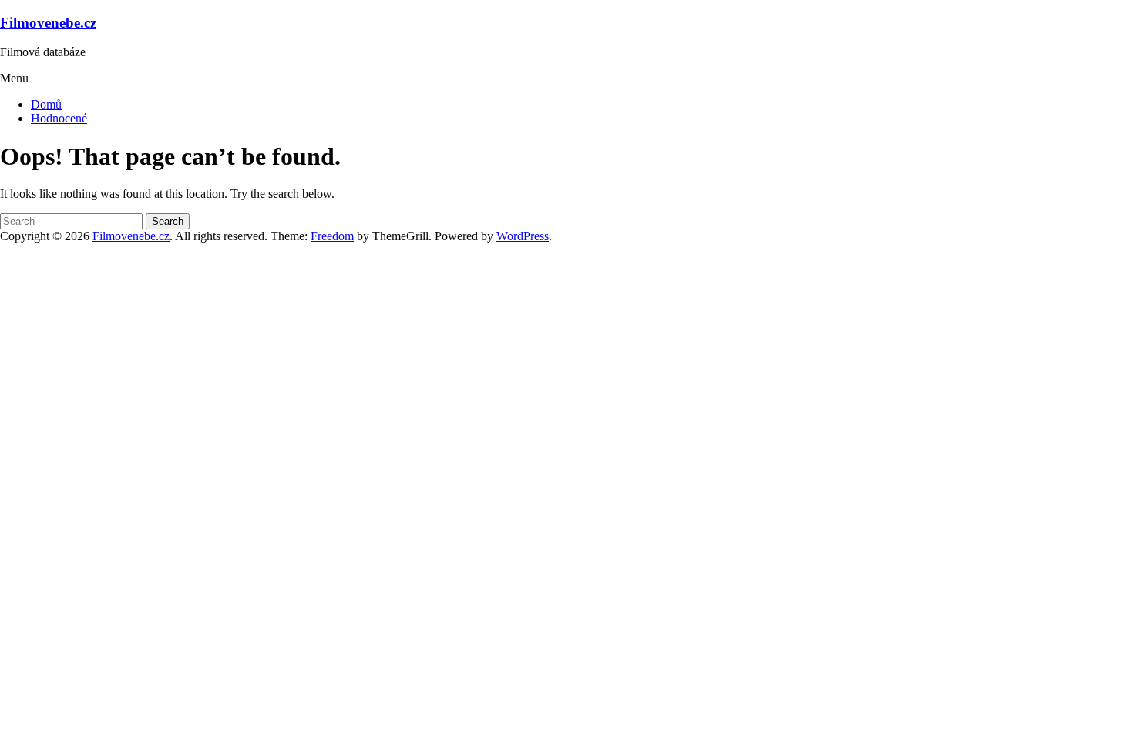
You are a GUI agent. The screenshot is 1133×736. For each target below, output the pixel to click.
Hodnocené (59, 118)
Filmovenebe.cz (48, 23)
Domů (46, 104)
